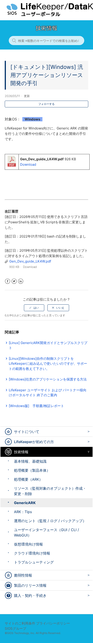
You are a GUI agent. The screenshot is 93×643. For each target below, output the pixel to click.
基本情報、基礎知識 (30, 461)
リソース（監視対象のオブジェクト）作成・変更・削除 (50, 491)
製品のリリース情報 (30, 585)
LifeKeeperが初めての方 (34, 441)
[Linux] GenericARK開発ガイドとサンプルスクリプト (48, 345)
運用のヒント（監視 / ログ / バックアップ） (50, 520)
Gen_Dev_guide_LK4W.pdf (30, 261)
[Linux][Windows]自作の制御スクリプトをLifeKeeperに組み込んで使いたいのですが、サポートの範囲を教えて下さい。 (48, 363)
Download (28, 164)
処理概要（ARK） (28, 479)
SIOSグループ (15, 628)
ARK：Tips (23, 511)
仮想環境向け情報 (28, 544)
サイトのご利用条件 (20, 623)
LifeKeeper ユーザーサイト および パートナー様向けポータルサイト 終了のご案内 (47, 392)
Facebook (7, 281)
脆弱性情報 (23, 575)
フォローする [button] (46, 104)
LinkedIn (20, 281)
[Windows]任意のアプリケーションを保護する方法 (48, 379)
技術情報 (21, 452)
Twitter (14, 281)
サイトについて (26, 431)
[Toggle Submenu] (87, 431)
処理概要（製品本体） (32, 470)
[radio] (34, 307)
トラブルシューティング (34, 562)
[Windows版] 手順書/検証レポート (36, 406)
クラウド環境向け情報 (32, 553)
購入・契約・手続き (30, 595)
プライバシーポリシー (53, 623)
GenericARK (25, 502)
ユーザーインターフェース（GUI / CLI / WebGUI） (46, 532)
